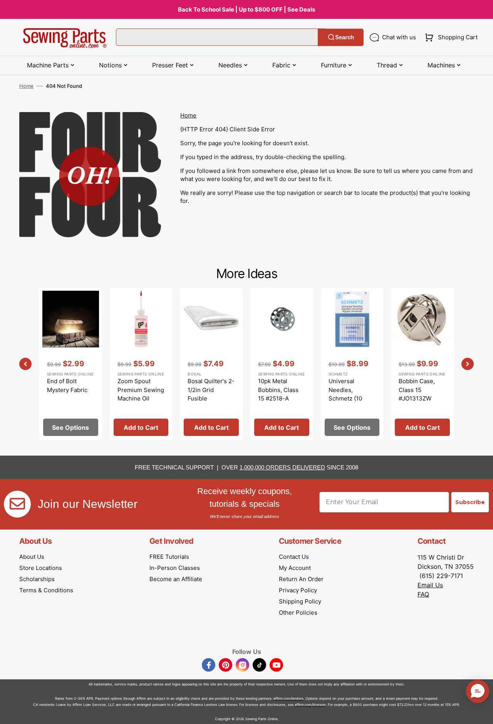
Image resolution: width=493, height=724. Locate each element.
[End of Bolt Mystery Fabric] (70, 364)
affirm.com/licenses (310, 704)
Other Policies (298, 612)
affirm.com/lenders (288, 698)
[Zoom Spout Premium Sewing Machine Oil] (141, 364)
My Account (295, 567)
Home (26, 86)
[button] (449, 37)
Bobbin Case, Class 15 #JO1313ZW (417, 389)
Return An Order (301, 579)
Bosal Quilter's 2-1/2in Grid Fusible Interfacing (211, 394)
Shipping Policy (300, 601)
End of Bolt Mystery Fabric (67, 385)
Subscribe (470, 502)
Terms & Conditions (46, 590)
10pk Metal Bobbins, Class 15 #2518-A (278, 389)
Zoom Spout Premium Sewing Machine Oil (140, 389)
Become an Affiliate (175, 579)
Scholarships (37, 579)
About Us (31, 556)
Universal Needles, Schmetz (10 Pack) (345, 394)
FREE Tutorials (169, 556)
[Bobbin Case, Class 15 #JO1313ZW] (422, 364)
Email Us (430, 585)
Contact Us (294, 556)
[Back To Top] (481, 712)
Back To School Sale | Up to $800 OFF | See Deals (246, 9)
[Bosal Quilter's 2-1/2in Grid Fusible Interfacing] (211, 364)
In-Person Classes (174, 567)
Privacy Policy (298, 590)
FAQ (423, 594)
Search (344, 37)
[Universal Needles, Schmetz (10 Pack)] (352, 364)
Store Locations (40, 567)
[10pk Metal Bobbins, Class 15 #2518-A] (281, 364)
